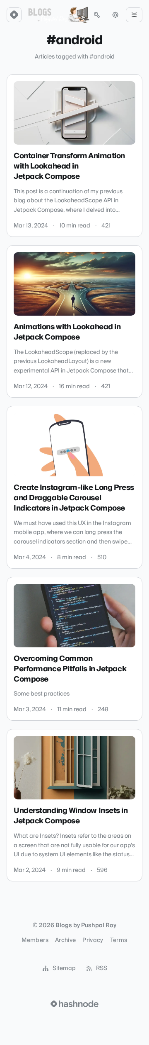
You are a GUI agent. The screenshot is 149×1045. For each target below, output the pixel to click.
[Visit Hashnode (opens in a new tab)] (74, 1004)
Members (35, 940)
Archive (65, 940)
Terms (118, 940)
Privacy (92, 940)
